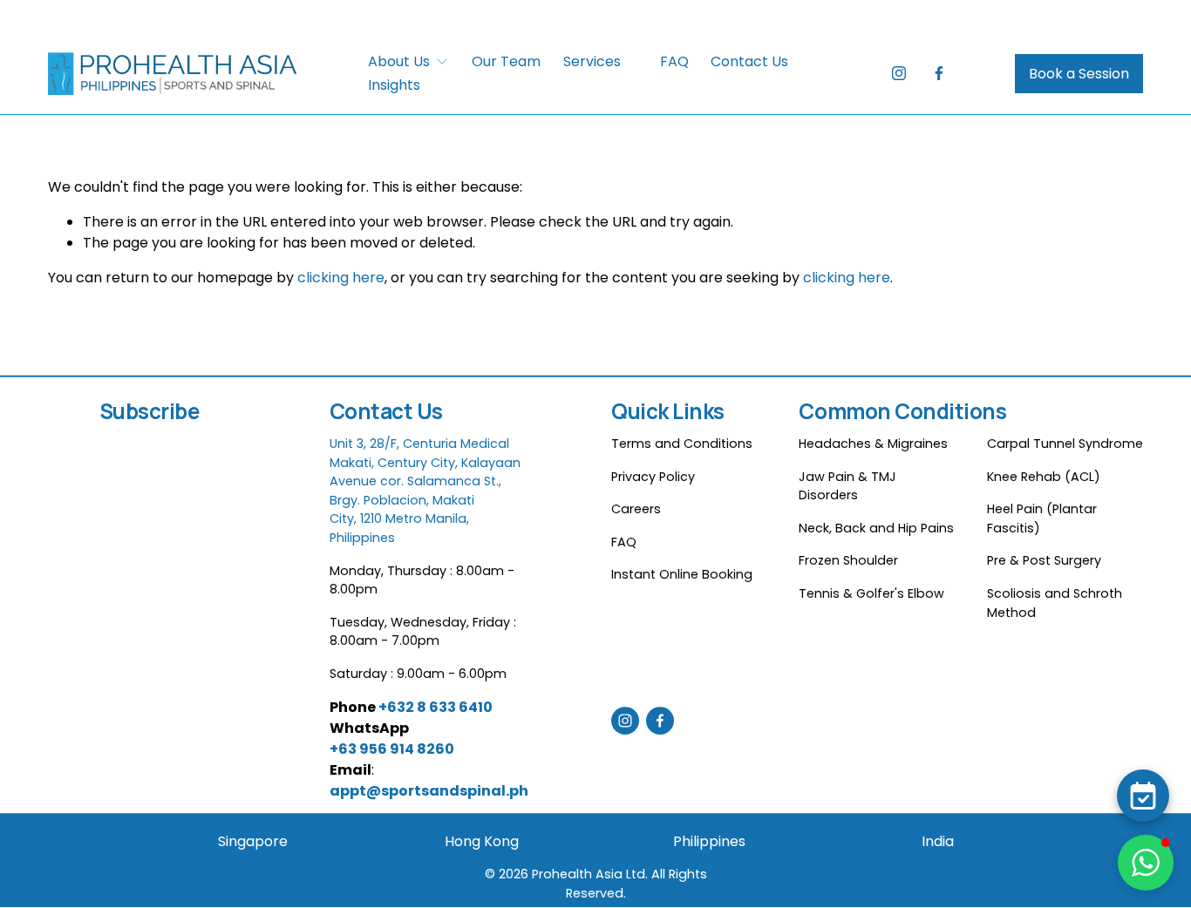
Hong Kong (482, 841)
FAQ (674, 61)
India (938, 841)
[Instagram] (899, 73)
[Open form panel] (1143, 795)
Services (592, 61)
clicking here (341, 278)
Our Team (506, 61)
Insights (394, 85)
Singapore (253, 841)
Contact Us (749, 61)
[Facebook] (939, 73)
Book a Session (1079, 74)
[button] (1146, 863)
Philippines (709, 841)
